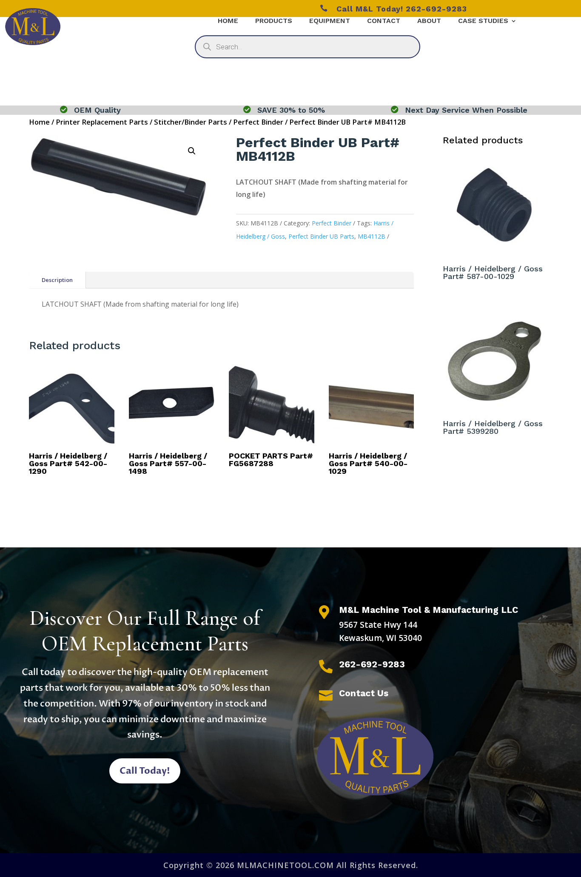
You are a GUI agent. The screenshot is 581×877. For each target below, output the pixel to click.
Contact (383, 21)
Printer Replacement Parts (102, 122)
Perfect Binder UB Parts (321, 236)
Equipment (329, 21)
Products (273, 21)
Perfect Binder (258, 122)
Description (57, 280)
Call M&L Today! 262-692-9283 (393, 8)
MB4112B (371, 236)
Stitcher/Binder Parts (190, 122)
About (429, 21)
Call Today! (145, 771)
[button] (191, 151)
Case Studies (483, 21)
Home (228, 21)
